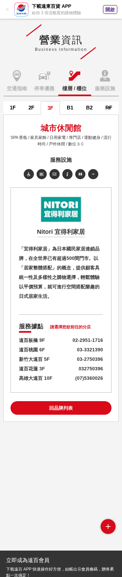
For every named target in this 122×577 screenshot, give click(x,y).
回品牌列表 (61, 408)
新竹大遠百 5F (34, 359)
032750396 (91, 368)
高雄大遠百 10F (36, 378)
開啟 (110, 9)
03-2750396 (90, 359)
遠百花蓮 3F (32, 368)
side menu (108, 526)
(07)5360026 (89, 378)
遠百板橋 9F (32, 340)
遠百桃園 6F (32, 349)
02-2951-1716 (88, 340)
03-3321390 (90, 349)
